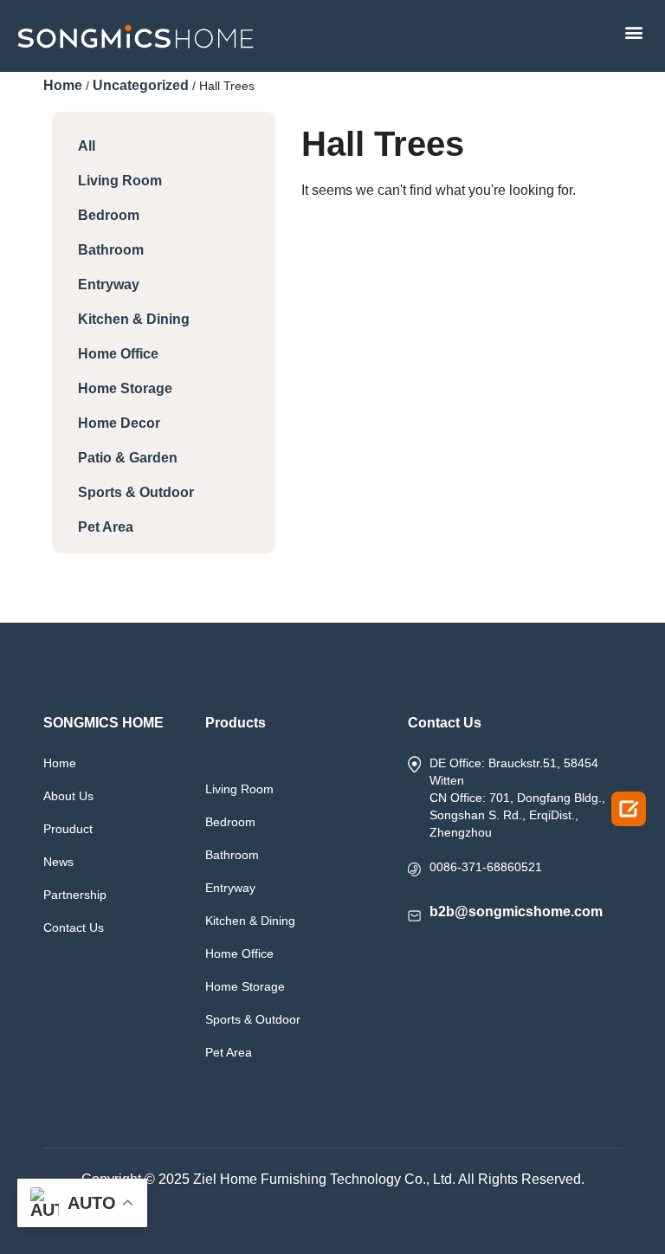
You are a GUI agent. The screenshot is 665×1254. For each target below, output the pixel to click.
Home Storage (125, 388)
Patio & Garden (128, 457)
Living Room (120, 180)
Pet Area (105, 527)
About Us (68, 796)
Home (62, 85)
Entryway (108, 284)
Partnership (75, 895)
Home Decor (119, 423)
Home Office (118, 353)
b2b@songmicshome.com (516, 911)
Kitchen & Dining (134, 319)
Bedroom (108, 215)
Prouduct (68, 829)
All (86, 146)
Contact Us (73, 927)
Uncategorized (141, 85)
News (58, 862)
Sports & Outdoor (136, 492)
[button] (633, 31)
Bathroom (111, 249)
